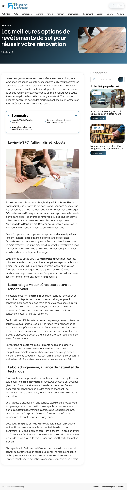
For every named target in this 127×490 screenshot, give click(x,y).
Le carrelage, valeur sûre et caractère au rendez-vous (22, 128)
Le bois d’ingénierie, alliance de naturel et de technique (59, 121)
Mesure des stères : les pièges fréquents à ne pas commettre (106, 147)
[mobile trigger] (4, 5)
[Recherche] (113, 6)
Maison (7, 52)
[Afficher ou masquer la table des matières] (52, 115)
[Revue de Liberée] (18, 5)
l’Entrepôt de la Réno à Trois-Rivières (26, 224)
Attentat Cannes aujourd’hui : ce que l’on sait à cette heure (106, 112)
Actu (96, 93)
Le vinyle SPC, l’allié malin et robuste (23, 121)
